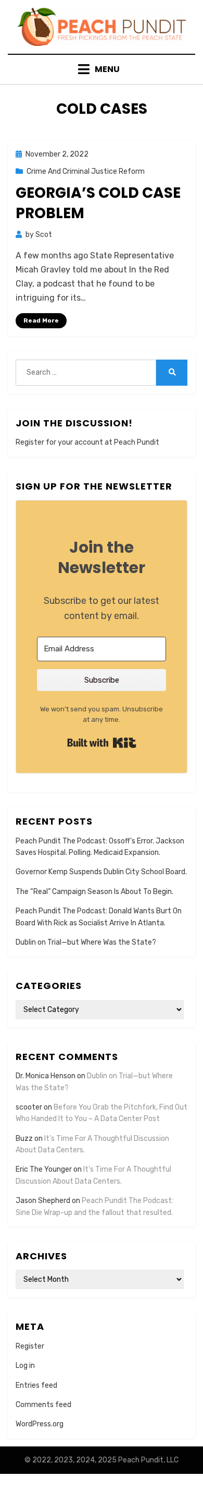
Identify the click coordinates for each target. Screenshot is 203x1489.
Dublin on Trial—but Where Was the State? (86, 942)
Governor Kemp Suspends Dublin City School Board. (101, 871)
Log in (25, 1365)
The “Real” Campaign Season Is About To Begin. (94, 891)
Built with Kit (101, 742)
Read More (41, 320)
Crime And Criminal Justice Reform (86, 171)
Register (30, 1346)
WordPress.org (40, 1424)
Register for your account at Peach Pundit (87, 442)
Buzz (24, 1138)
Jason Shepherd (43, 1200)
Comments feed (43, 1404)
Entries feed (36, 1385)
